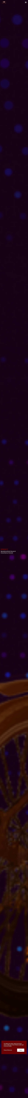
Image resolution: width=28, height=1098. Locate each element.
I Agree (20, 1050)
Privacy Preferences (8, 1050)
